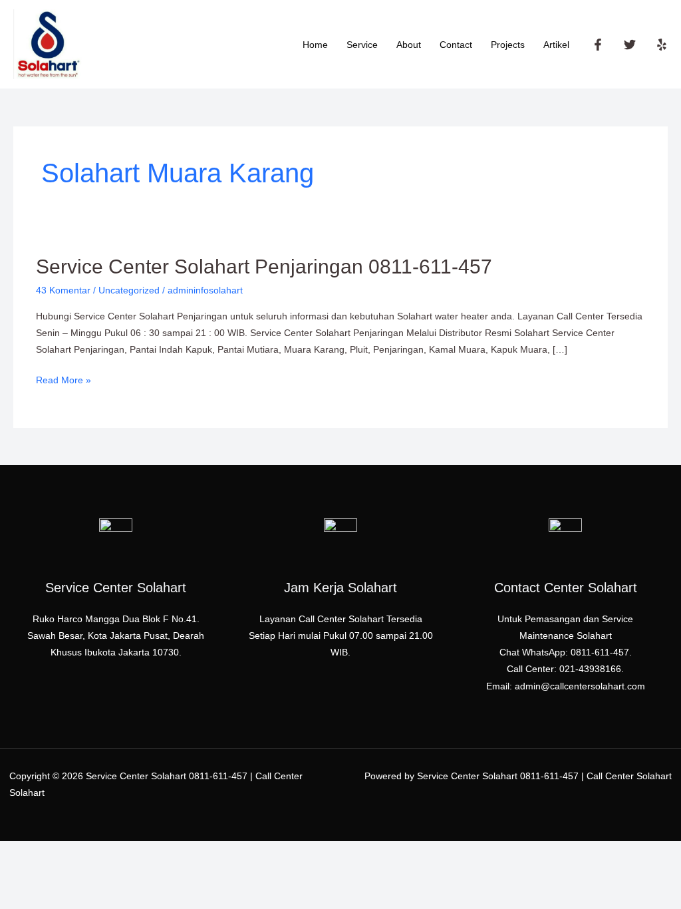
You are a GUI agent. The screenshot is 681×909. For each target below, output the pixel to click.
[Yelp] (662, 45)
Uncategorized (129, 290)
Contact (456, 44)
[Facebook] (598, 45)
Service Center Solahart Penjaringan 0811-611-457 (264, 266)
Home (315, 44)
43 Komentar (63, 290)
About (408, 44)
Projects (508, 44)
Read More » (63, 378)
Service (362, 44)
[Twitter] (630, 45)
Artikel (556, 44)
